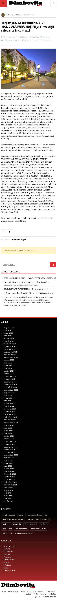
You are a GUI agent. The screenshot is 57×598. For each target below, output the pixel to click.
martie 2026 (9, 341)
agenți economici (9, 515)
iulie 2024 (8, 395)
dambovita (17, 524)
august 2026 (9, 327)
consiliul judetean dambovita (37, 519)
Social (6, 567)
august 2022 (9, 457)
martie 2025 (9, 373)
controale (6, 524)
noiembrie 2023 (10, 417)
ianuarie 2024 (9, 411)
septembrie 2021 (11, 487)
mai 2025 (8, 368)
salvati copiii (7, 533)
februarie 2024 (10, 408)
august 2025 (9, 360)
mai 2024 (8, 400)
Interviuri (8, 557)
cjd (46, 515)
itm (10, 529)
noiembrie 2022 (10, 449)
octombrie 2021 (10, 484)
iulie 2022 (8, 460)
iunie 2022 (8, 463)
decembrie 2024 (10, 381)
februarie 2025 (10, 376)
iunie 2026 (8, 333)
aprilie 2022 (9, 468)
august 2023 (9, 425)
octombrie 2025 (10, 354)
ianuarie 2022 (9, 476)
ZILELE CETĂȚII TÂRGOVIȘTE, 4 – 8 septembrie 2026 (26, 289)
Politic (6, 562)
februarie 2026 (10, 343)
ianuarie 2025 (9, 379)
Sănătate (7, 565)
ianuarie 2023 (9, 444)
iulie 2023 (8, 428)
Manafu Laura (13, 15)
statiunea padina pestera (24, 533)
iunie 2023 (8, 430)
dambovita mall (31, 524)
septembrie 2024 (11, 390)
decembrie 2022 (10, 447)
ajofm (21, 515)
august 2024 (9, 392)
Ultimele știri (9, 570)
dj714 (4, 529)
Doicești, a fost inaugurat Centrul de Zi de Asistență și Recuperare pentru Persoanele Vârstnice (26, 283)
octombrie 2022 (10, 452)
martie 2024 (9, 406)
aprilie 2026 (9, 338)
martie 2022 (9, 471)
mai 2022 (8, 466)
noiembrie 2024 (10, 384)
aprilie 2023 (9, 436)
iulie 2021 (8, 493)
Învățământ (9, 559)
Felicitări (7, 554)
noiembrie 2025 (10, 352)
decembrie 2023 (10, 414)
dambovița (44, 524)
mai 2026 (8, 335)
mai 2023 (8, 433)
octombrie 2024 (10, 387)
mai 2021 (7, 498)
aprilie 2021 (8, 501)
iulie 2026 (8, 330)
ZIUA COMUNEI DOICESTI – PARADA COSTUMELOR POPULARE (30, 278)
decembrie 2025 (10, 349)
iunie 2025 (8, 365)
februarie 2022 (10, 474)
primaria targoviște (38, 529)
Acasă (4, 591)
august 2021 (9, 490)
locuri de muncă (21, 529)
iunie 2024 (8, 398)
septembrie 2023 (11, 422)
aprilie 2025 (9, 371)
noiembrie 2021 (10, 482)
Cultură (7, 548)
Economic (8, 551)
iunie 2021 (8, 495)
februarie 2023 (10, 441)
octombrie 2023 (10, 419)
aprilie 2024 (9, 403)
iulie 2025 (8, 362)
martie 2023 (9, 438)
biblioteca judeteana (34, 515)
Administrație (19, 239)
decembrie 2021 (10, 479)
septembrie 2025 (11, 357)
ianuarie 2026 (9, 346)
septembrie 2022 (11, 455)
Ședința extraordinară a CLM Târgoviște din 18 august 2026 (28, 293)
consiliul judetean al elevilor (13, 519)
